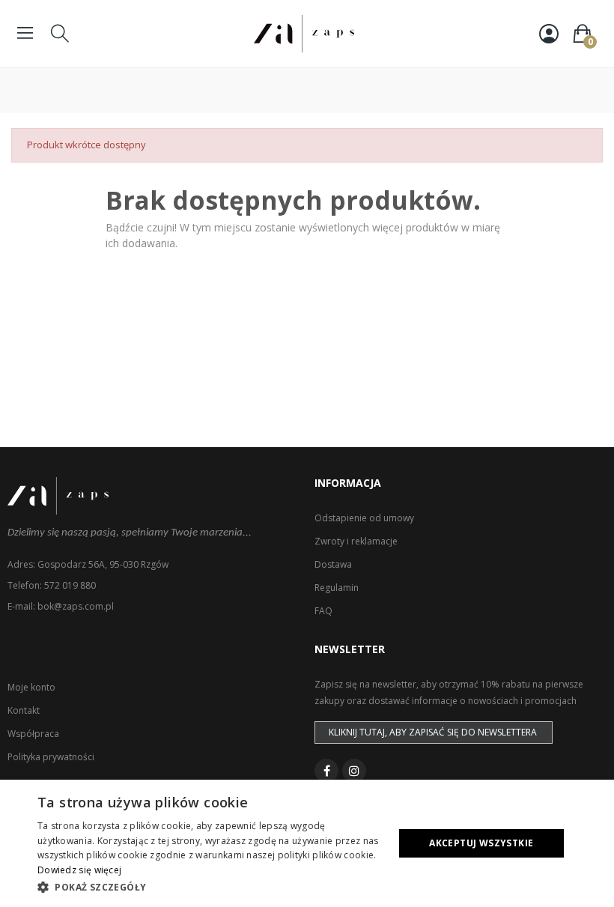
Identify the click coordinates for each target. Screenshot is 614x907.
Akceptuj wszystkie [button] (481, 843)
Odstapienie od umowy (364, 518)
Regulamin (336, 587)
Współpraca (33, 733)
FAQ (323, 610)
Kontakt (23, 710)
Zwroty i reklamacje (356, 541)
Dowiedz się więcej (79, 870)
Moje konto (31, 687)
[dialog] (307, 843)
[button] (210, 887)
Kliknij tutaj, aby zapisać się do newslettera (433, 732)
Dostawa (333, 564)
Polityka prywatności (50, 756)
